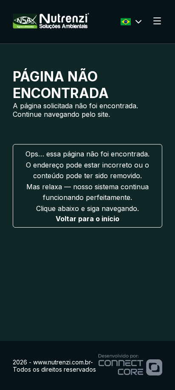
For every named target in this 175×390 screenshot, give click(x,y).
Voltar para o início (87, 218)
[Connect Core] (130, 365)
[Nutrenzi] (51, 26)
